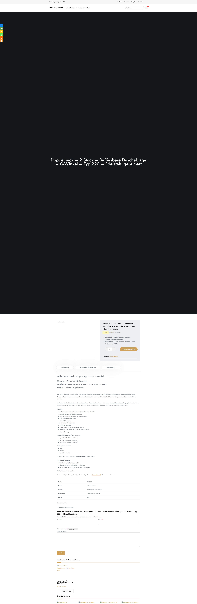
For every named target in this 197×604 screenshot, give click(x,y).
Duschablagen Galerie (84, 8)
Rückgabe (133, 2)
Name (59, 519)
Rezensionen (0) (111, 368)
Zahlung (119, 2)
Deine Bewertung (62, 529)
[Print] (1, 37)
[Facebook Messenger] (1, 25)
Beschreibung (65, 368)
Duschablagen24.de (56, 7)
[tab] (65, 367)
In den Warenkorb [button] (66, 591)
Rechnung (140, 2)
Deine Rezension (62, 531)
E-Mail (100, 519)
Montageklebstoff (96, 475)
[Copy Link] (1, 31)
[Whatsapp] (1, 34)
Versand (126, 2)
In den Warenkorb (128, 349)
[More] (1, 40)
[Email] (1, 28)
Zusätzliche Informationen (88, 368)
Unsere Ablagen (70, 8)
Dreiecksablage (113, 356)
